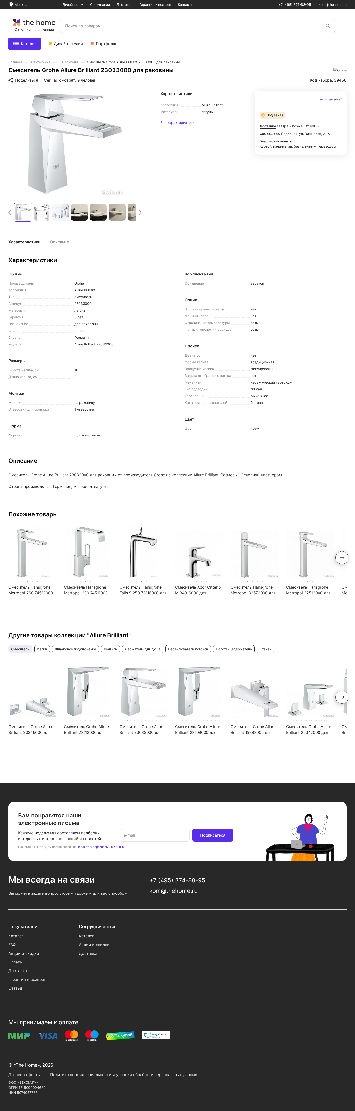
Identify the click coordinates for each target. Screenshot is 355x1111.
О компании (100, 4)
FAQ (12, 944)
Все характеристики (177, 123)
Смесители (69, 62)
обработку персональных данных (100, 847)
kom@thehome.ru (333, 4)
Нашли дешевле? (329, 99)
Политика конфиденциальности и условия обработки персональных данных (123, 1074)
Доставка (125, 4)
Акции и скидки (23, 953)
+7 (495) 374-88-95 (294, 4)
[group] (74, 144)
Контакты (185, 4)
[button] (9, 212)
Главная (15, 62)
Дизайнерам (73, 4)
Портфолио (107, 43)
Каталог (28, 43)
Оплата (15, 962)
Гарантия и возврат (155, 4)
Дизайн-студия (68, 43)
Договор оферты (24, 1074)
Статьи (15, 988)
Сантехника (41, 62)
